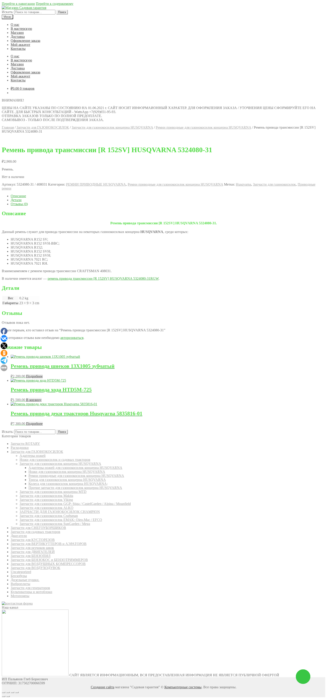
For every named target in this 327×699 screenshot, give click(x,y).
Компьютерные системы (183, 687)
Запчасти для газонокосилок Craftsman (49, 516)
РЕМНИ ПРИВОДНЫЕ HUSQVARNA (96, 184)
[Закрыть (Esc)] (3, 692)
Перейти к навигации (18, 4)
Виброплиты (20, 584)
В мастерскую (21, 28)
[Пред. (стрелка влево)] (3, 696)
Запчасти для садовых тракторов (35, 532)
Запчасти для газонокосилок (274, 184)
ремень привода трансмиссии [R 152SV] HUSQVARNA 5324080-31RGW (103, 278)
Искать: (7, 12)
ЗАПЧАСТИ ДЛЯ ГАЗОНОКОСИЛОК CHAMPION (60, 512)
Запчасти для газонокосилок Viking (46, 500)
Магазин (17, 32)
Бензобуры (19, 576)
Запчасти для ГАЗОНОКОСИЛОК (42, 127)
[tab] (168, 196)
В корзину (34, 400)
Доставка (18, 36)
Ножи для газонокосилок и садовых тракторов (55, 460)
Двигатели (19, 536)
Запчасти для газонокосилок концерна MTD (53, 492)
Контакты (18, 49)
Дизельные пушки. (25, 580)
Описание (18, 196)
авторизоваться (71, 338)
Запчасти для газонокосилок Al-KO (46, 508)
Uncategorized (21, 572)
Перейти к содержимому (54, 4)
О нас (15, 24)
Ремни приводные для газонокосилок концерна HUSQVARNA (203, 127)
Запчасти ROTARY (25, 444)
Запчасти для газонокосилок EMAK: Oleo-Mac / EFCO (61, 520)
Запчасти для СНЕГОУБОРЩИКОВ (38, 528)
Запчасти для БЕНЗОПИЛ (30, 556)
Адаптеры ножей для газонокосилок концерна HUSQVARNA (75, 468)
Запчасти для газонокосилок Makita (46, 496)
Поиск (62, 12)
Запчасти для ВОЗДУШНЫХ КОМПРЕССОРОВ (48, 564)
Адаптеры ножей (33, 456)
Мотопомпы (20, 596)
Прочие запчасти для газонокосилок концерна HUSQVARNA (75, 488)
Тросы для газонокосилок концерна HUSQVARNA (67, 480)
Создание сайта (102, 687)
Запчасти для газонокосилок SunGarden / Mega (55, 524)
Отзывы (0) (19, 204)
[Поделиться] (8, 692)
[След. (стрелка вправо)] (8, 696)
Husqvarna (243, 184)
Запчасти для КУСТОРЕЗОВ (33, 540)
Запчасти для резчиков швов (32, 548)
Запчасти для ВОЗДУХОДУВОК (35, 568)
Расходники (20, 448)
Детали (16, 200)
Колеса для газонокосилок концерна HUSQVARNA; (68, 484)
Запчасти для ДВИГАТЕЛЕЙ (33, 552)
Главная (8, 127)
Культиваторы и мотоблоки (31, 592)
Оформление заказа (25, 41)
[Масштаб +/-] (17, 692)
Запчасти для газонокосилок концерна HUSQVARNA (112, 127)
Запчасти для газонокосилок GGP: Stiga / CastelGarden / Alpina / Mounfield (75, 504)
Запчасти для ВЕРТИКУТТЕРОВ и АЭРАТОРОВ (49, 544)
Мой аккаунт (20, 45)
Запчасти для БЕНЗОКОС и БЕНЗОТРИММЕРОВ (49, 560)
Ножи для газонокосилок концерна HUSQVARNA (66, 472)
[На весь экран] (12, 692)
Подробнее (34, 376)
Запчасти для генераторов (30, 588)
